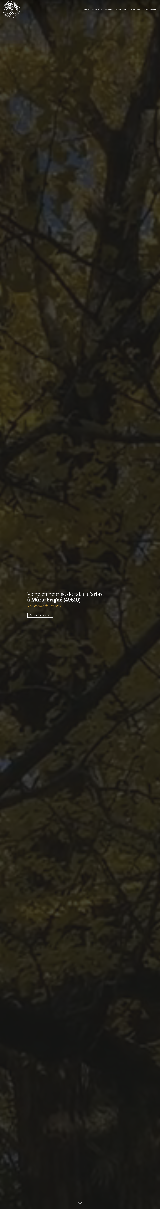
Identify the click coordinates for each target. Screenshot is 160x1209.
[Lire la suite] (80, 1202)
